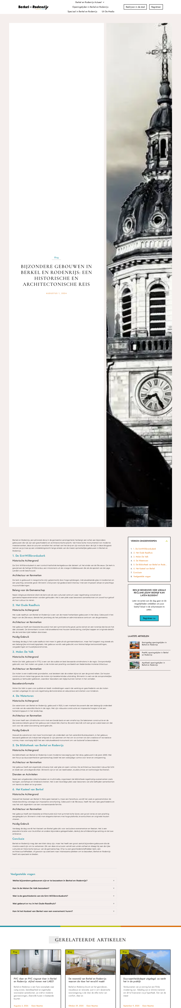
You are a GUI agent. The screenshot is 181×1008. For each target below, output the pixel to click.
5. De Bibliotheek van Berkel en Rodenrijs (150, 564)
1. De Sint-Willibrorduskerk (144, 548)
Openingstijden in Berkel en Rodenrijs (90, 7)
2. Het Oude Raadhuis (142, 552)
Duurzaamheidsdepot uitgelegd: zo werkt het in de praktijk (144, 980)
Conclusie (137, 572)
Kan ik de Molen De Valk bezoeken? (64, 888)
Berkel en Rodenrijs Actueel (88, 2)
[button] (167, 541)
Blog (56, 257)
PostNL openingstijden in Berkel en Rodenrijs (155, 653)
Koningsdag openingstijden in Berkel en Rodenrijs (154, 643)
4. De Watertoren (140, 560)
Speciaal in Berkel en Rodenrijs (82, 11)
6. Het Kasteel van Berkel (144, 568)
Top (7, 981)
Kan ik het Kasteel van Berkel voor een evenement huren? (64, 911)
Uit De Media (108, 11)
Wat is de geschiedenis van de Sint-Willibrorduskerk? (64, 896)
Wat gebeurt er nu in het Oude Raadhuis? (64, 903)
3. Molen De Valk (140, 556)
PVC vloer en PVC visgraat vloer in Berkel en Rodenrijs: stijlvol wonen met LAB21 (35, 980)
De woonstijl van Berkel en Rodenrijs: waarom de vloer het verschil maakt (88, 980)
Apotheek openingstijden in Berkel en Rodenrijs (153, 663)
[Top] (7, 977)
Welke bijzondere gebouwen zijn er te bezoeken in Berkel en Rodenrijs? (64, 880)
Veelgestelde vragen (142, 576)
